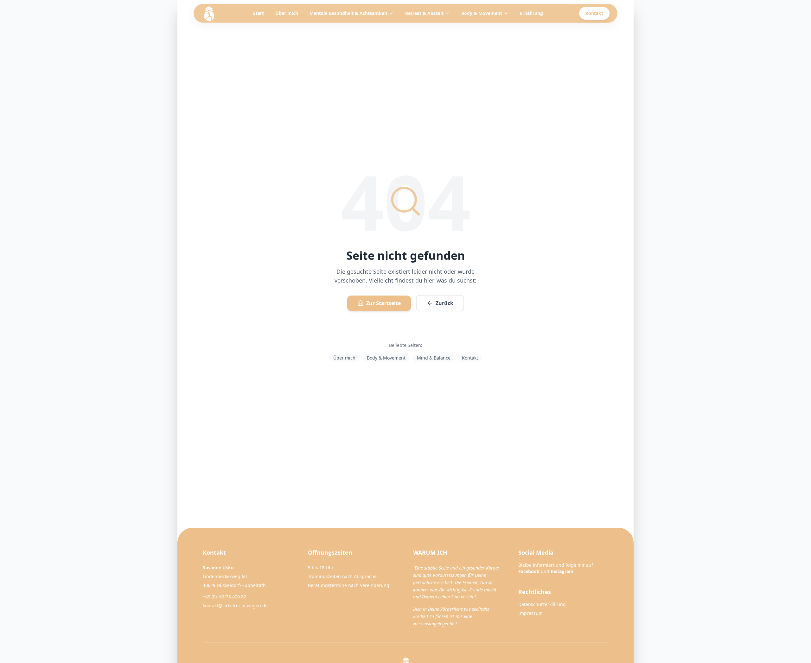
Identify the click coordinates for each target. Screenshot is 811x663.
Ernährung (531, 13)
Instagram (562, 571)
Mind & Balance (433, 358)
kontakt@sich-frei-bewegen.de (235, 605)
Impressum (530, 613)
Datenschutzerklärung (542, 604)
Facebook (529, 571)
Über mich (286, 13)
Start (258, 13)
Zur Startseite (383, 303)
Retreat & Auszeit (424, 13)
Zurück (444, 303)
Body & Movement (481, 13)
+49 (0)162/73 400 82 (224, 597)
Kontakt (594, 13)
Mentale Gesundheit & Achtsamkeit (348, 13)
